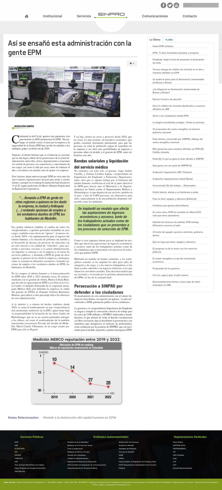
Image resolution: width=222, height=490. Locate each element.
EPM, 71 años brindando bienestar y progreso (176, 53)
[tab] (155, 40)
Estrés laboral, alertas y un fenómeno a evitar (175, 192)
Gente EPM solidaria (163, 46)
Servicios (84, 16)
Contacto (190, 16)
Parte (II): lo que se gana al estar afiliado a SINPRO (178, 159)
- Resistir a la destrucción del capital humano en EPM (78, 417)
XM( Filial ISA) (20, 471)
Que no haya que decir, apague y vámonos (174, 242)
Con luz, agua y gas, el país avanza (170, 275)
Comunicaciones (155, 16)
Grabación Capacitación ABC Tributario (172, 172)
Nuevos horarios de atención (167, 99)
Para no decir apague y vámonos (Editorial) (174, 199)
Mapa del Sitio (10, 482)
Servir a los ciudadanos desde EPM (171, 116)
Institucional (52, 16)
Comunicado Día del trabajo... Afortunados (174, 185)
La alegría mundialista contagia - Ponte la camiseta (178, 122)
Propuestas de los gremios (166, 268)
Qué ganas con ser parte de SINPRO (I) (172, 165)
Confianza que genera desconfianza (171, 205)
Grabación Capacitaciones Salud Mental (173, 179)
